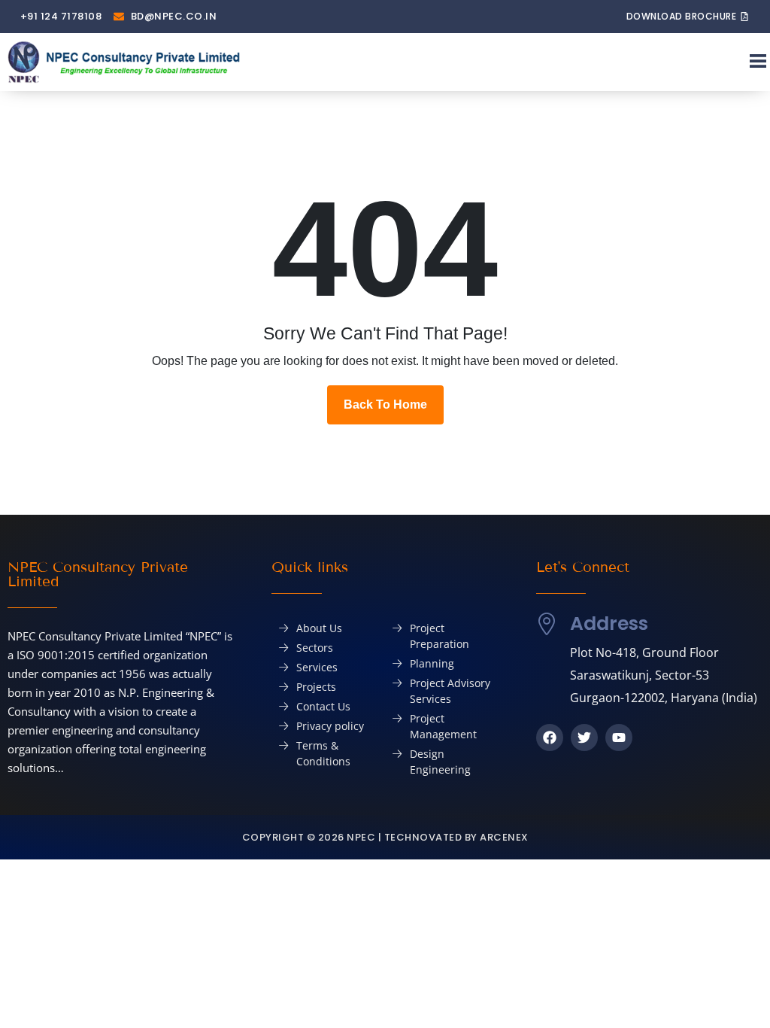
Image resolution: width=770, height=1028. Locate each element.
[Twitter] (584, 737)
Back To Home (385, 404)
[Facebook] (549, 737)
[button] (757, 62)
